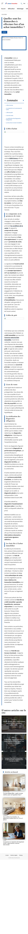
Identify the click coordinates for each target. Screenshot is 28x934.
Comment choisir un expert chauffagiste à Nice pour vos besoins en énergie (14, 741)
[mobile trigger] (3, 3)
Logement (5, 815)
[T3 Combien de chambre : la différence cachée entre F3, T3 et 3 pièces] (14, 806)
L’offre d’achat (9, 105)
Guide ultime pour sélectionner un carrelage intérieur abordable (14, 723)
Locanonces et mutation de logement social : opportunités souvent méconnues (13, 843)
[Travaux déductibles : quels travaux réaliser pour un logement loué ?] (14, 782)
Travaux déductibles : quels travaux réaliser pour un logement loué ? (13, 794)
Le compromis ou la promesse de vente (14, 108)
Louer (4, 840)
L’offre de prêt (9, 112)
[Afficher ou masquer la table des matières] (21, 100)
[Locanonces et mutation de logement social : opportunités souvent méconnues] (14, 831)
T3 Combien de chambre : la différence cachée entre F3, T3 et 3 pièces (13, 818)
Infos (4, 32)
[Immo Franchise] (11, 3)
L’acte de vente (9, 115)
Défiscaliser (6, 791)
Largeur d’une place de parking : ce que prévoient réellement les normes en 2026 (14, 759)
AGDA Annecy (13, 158)
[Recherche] (21, 3)
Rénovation (14, 719)
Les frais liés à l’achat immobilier (14, 123)
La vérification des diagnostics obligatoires (13, 119)
